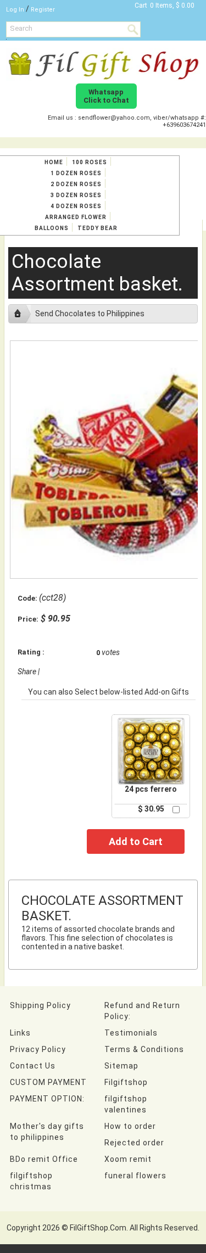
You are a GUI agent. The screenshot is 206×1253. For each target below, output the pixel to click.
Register (43, 9)
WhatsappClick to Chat (106, 96)
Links (20, 1032)
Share (27, 671)
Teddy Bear (97, 228)
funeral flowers (135, 1175)
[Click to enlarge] (151, 751)
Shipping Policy (40, 1005)
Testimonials (131, 1032)
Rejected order (134, 1142)
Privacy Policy (38, 1049)
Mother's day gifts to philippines (47, 1132)
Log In (15, 9)
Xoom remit (128, 1159)
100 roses (89, 162)
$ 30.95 (151, 808)
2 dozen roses (76, 184)
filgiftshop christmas (31, 1181)
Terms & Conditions (144, 1049)
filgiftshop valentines (125, 1104)
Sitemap (121, 1065)
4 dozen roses (76, 206)
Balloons (52, 228)
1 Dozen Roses (76, 173)
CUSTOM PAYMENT (48, 1082)
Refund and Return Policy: (142, 1011)
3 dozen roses (76, 195)
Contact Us (32, 1065)
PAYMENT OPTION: (47, 1098)
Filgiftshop (126, 1082)
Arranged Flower (76, 217)
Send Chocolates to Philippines (89, 313)
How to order (130, 1126)
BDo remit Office (44, 1159)
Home (53, 162)
